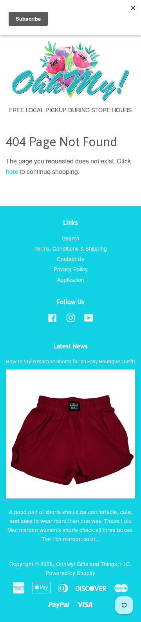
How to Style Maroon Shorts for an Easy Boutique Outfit (70, 361)
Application (70, 279)
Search (71, 238)
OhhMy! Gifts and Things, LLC (93, 564)
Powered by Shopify (70, 573)
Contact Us (70, 259)
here (12, 171)
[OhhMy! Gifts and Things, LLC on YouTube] (88, 319)
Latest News (71, 346)
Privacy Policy (71, 269)
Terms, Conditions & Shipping (70, 248)
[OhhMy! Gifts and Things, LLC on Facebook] (52, 319)
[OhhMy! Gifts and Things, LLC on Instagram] (70, 319)
